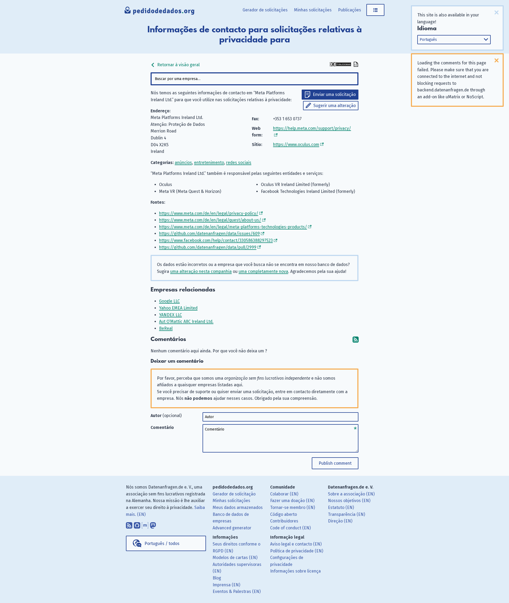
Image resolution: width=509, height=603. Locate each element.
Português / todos (161, 543)
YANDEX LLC (170, 314)
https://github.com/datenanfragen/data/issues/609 (209, 233)
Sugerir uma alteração (334, 105)
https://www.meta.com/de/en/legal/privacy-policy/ (208, 213)
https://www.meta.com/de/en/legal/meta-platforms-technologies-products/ (233, 226)
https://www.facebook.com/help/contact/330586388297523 (216, 240)
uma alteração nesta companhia (201, 271)
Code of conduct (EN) (290, 527)
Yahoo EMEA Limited (178, 308)
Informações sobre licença (295, 571)
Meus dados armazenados (238, 507)
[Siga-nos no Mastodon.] (153, 524)
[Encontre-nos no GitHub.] (137, 524)
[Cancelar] (496, 12)
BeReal (166, 328)
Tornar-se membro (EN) (292, 507)
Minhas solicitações (313, 9)
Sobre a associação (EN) (351, 493)
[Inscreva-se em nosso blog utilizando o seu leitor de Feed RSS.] (129, 524)
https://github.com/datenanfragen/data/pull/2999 (207, 247)
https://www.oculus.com (296, 144)
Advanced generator (232, 527)
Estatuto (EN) (341, 507)
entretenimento (209, 162)
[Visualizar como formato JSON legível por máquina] (355, 64)
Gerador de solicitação (234, 493)
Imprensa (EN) (226, 584)
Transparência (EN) (346, 514)
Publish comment (335, 463)
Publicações (349, 9)
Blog (217, 577)
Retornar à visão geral (178, 64)
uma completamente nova (263, 271)
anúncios (183, 162)
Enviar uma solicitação (334, 94)
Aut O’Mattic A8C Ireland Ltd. (186, 321)
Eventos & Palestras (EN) (237, 591)
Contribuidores (284, 521)
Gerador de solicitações (265, 9)
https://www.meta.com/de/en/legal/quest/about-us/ (210, 220)
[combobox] (254, 78)
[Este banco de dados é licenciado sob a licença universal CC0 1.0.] (340, 64)
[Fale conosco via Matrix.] (145, 524)
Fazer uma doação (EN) (292, 500)
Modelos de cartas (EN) (235, 557)
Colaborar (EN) (284, 493)
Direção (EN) (340, 521)
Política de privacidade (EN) (296, 550)
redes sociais (238, 162)
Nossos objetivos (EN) (349, 500)
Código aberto (283, 514)
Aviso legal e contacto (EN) (296, 544)
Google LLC (169, 301)
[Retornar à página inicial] (160, 12)
